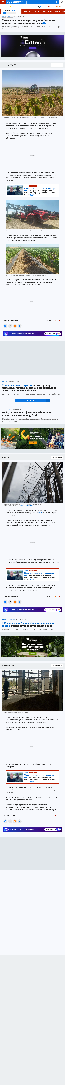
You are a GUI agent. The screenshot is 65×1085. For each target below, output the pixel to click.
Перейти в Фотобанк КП (26, 503)
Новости (4, 16)
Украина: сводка (49, 11)
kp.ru (58, 318)
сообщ (39, 510)
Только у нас (28, 11)
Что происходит (11, 617)
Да (4, 13)
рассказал (13, 976)
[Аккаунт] (62, 2)
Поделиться (58, 65)
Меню (3, 2)
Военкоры (38, 11)
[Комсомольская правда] (15, 2)
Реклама (50, 6)
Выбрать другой (11, 13)
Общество (10, 16)
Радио (42, 6)
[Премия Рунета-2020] (26, 2)
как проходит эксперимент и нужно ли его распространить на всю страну (40, 189)
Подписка (59, 6)
